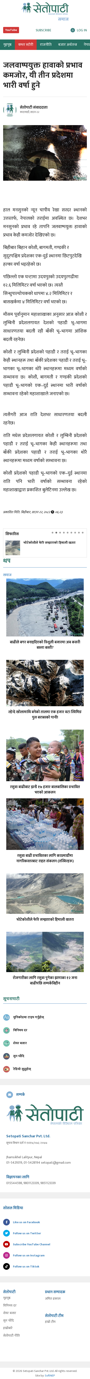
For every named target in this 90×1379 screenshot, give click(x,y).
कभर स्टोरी (25, 45)
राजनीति (45, 45)
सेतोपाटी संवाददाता (34, 107)
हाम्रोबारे (8, 1328)
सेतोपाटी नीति (11, 1335)
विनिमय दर (10, 1305)
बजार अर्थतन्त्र (67, 45)
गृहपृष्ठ (6, 1298)
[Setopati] (45, 1114)
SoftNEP (50, 1375)
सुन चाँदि (8, 1320)
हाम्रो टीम (50, 1322)
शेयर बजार (9, 1313)
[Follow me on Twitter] (15, 112)
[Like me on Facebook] (11, 116)
